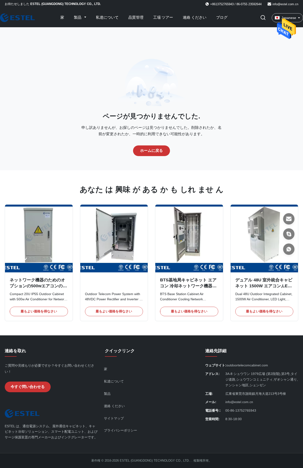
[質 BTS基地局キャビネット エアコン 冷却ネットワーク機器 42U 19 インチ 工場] (189, 238)
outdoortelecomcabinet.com (247, 365)
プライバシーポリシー (120, 430)
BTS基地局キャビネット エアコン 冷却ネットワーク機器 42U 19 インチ (188, 286)
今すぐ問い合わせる (28, 387)
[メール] (288, 219)
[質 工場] (114, 238)
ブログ (221, 17)
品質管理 (135, 17)
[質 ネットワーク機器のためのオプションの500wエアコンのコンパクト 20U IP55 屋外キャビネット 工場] (39, 238)
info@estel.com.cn (285, 4)
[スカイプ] (288, 234)
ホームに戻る (151, 150)
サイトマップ (114, 418)
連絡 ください (194, 17)
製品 (78, 17)
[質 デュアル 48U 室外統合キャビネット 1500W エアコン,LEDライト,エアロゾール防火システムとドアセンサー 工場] (264, 238)
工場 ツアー (163, 17)
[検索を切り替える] (263, 18)
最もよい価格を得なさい (39, 311)
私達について (107, 17)
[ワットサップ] (288, 249)
